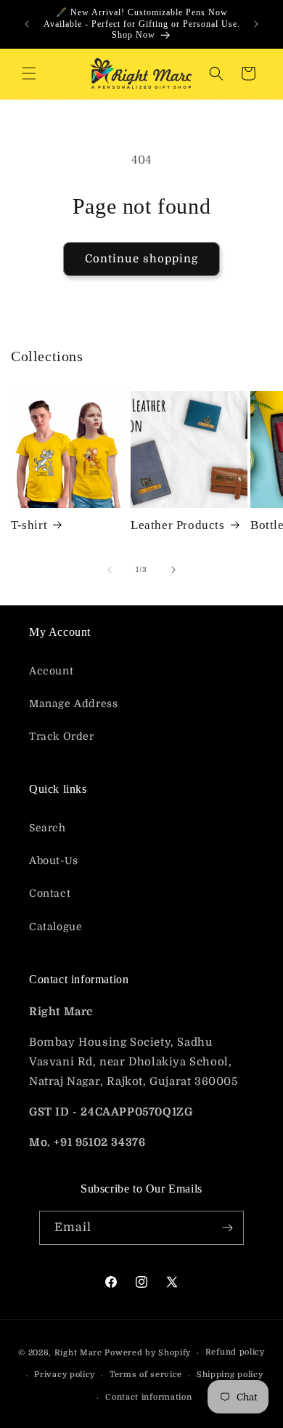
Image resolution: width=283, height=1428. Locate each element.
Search (47, 828)
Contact (49, 893)
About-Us (53, 860)
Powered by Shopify (147, 1353)
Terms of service (146, 1374)
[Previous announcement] (27, 24)
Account (51, 671)
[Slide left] (110, 570)
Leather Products (178, 525)
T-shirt (29, 525)
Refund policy (235, 1352)
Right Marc (78, 1353)
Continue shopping (141, 258)
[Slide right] (173, 570)
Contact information (148, 1397)
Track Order (61, 736)
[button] (29, 73)
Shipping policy (230, 1374)
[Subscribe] (227, 1228)
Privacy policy (64, 1374)
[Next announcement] (256, 24)
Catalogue (55, 926)
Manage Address (73, 703)
